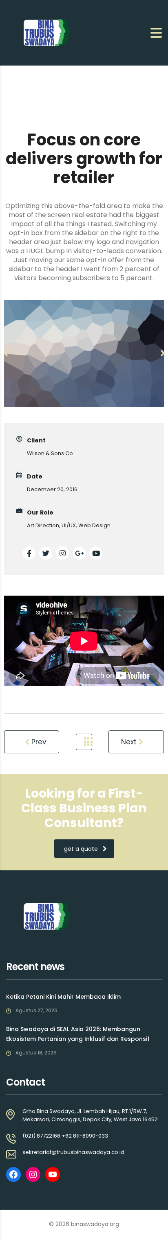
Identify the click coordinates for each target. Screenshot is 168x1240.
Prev (37, 742)
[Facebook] (13, 1174)
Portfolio (84, 742)
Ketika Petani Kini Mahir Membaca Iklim (63, 997)
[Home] (47, 32)
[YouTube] (52, 1174)
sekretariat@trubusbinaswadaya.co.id (73, 1152)
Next (130, 742)
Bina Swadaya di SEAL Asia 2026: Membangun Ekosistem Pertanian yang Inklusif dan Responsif (78, 1034)
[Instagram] (33, 1174)
